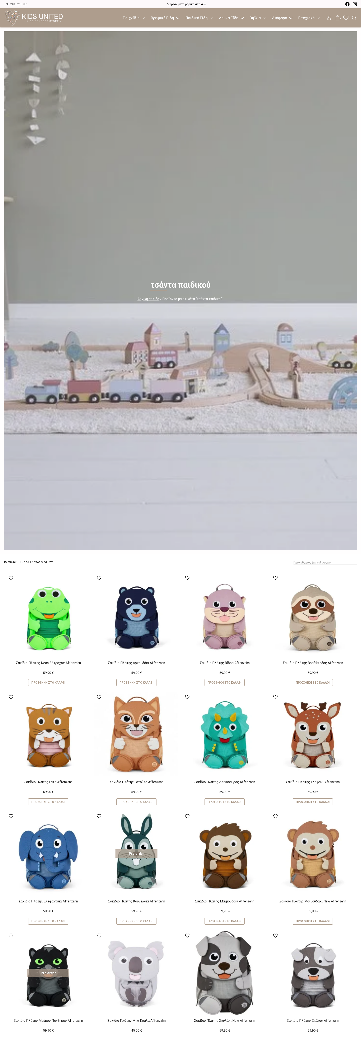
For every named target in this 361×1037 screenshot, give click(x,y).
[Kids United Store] (33, 18)
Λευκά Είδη (228, 18)
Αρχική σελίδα (148, 299)
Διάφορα (279, 18)
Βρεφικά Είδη (162, 18)
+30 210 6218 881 (16, 4)
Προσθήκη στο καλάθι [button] (48, 682)
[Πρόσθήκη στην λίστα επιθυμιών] (11, 577)
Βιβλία (255, 18)
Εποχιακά (306, 18)
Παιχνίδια (131, 18)
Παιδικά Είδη (196, 18)
